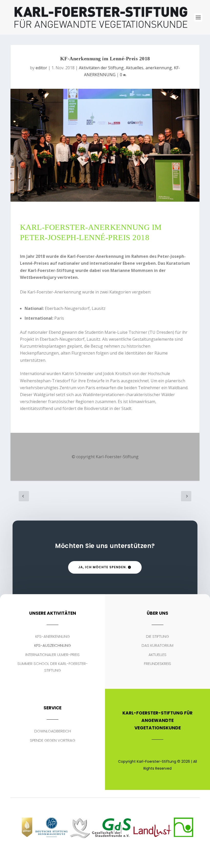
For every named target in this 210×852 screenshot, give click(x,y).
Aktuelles (134, 68)
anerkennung (158, 68)
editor (41, 68)
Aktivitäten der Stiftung (101, 68)
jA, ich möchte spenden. (102, 567)
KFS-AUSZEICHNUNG (52, 645)
